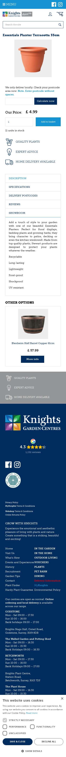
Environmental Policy (47, 589)
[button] (33, 751)
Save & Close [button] (18, 741)
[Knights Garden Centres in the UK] (18, 14)
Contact (10, 580)
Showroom (17, 212)
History (9, 566)
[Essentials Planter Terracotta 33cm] (33, 58)
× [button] (62, 698)
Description (17, 178)
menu (11, 4)
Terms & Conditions (20, 506)
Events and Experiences (19, 562)
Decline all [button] (49, 741)
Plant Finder (12, 585)
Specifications (19, 187)
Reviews (14, 204)
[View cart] (59, 14)
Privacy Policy (11, 502)
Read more (31, 712)
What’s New (12, 557)
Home (9, 548)
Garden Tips (12, 576)
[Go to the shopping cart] (60, 14)
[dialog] (33, 726)
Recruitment (12, 571)
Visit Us (9, 553)
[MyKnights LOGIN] (50, 14)
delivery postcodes (23, 195)
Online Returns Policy (15, 515)
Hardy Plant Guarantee (19, 589)
